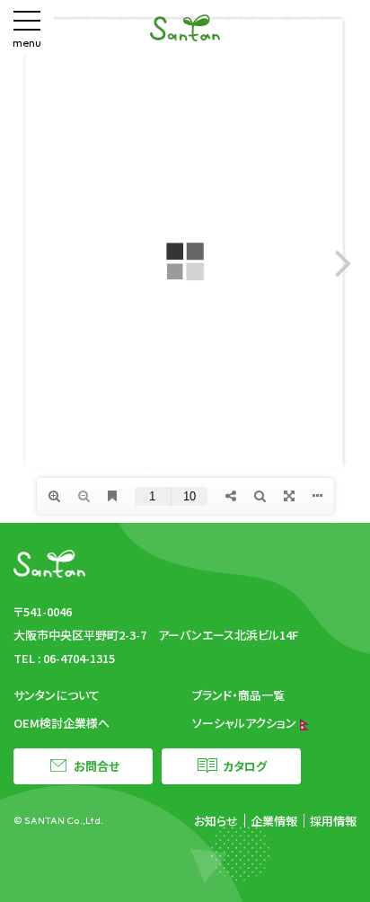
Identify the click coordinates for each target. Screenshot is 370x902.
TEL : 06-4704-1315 (64, 658)
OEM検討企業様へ (61, 722)
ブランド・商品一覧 (238, 694)
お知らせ (216, 820)
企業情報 (274, 820)
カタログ (245, 765)
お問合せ (96, 765)
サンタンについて (56, 694)
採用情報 (333, 820)
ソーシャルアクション (245, 722)
